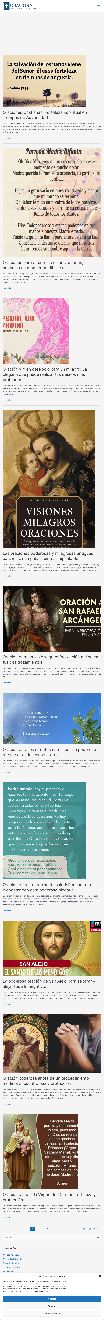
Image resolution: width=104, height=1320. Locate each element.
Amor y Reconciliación (12, 1259)
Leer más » (7, 138)
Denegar (52, 1306)
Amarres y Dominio (11, 1255)
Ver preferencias (52, 1313)
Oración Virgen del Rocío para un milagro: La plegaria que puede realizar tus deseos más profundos (45, 374)
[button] (100, 1276)
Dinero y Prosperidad (12, 1267)
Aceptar (52, 1299)
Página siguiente (89, 1228)
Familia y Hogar (9, 1271)
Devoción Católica (11, 1263)
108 (48, 1228)
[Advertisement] (52, 32)
